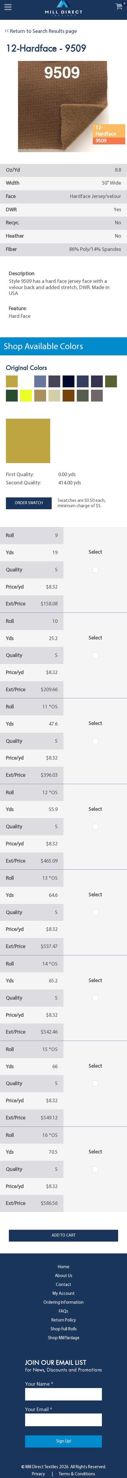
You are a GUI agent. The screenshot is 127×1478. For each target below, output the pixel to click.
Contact (63, 1285)
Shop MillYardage (63, 1338)
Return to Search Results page (41, 31)
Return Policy (63, 1320)
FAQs (63, 1311)
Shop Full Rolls (64, 1329)
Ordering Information (63, 1302)
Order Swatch (29, 503)
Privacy (38, 1474)
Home (63, 1267)
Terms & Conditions (77, 1474)
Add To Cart (64, 1235)
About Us (63, 1276)
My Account (64, 1294)
